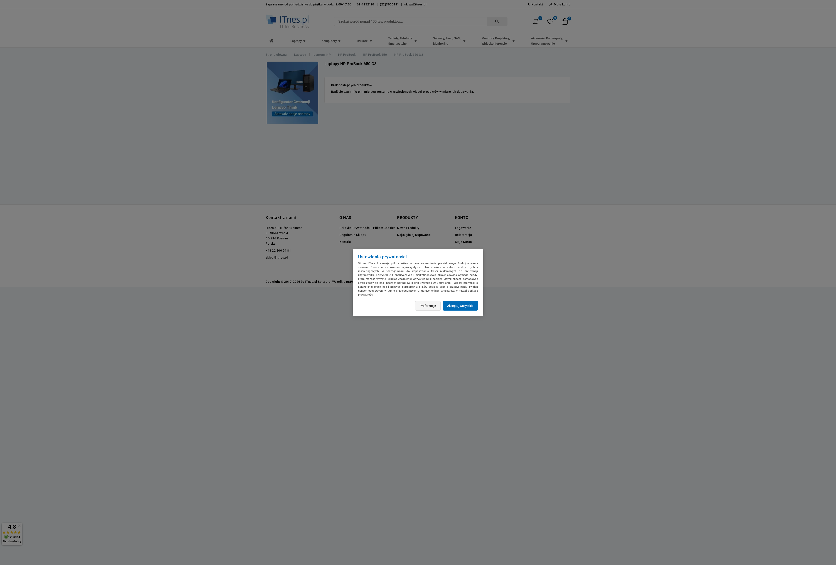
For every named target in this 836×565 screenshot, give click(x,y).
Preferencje (428, 306)
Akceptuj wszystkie (460, 306)
